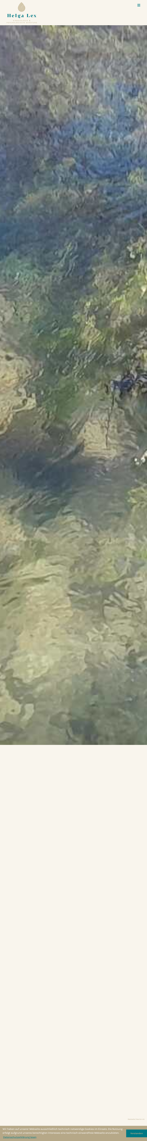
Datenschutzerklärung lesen (19, 1137)
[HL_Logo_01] (22, 12)
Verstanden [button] (136, 1133)
